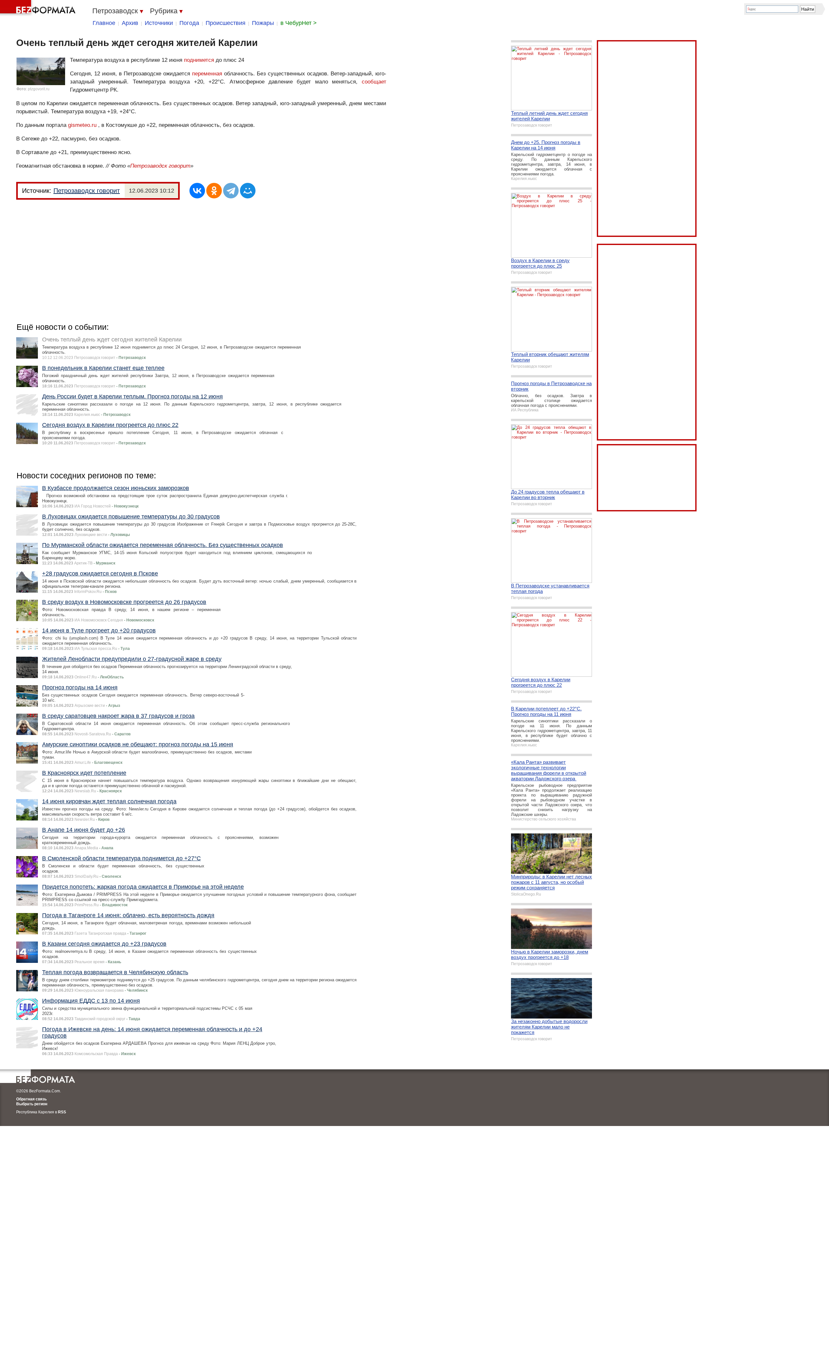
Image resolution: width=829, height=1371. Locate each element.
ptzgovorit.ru (39, 89)
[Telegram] (231, 190)
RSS (62, 1112)
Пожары (263, 23)
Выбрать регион (31, 1104)
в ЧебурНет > (298, 23)
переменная (207, 74)
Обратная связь (31, 1099)
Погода (189, 23)
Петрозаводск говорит (160, 166)
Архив (130, 23)
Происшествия (225, 23)
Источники (159, 23)
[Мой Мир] (248, 190)
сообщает (374, 82)
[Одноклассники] (214, 190)
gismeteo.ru (82, 125)
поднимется (199, 60)
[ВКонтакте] (197, 190)
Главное (104, 23)
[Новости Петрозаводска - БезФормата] (39, 8)
